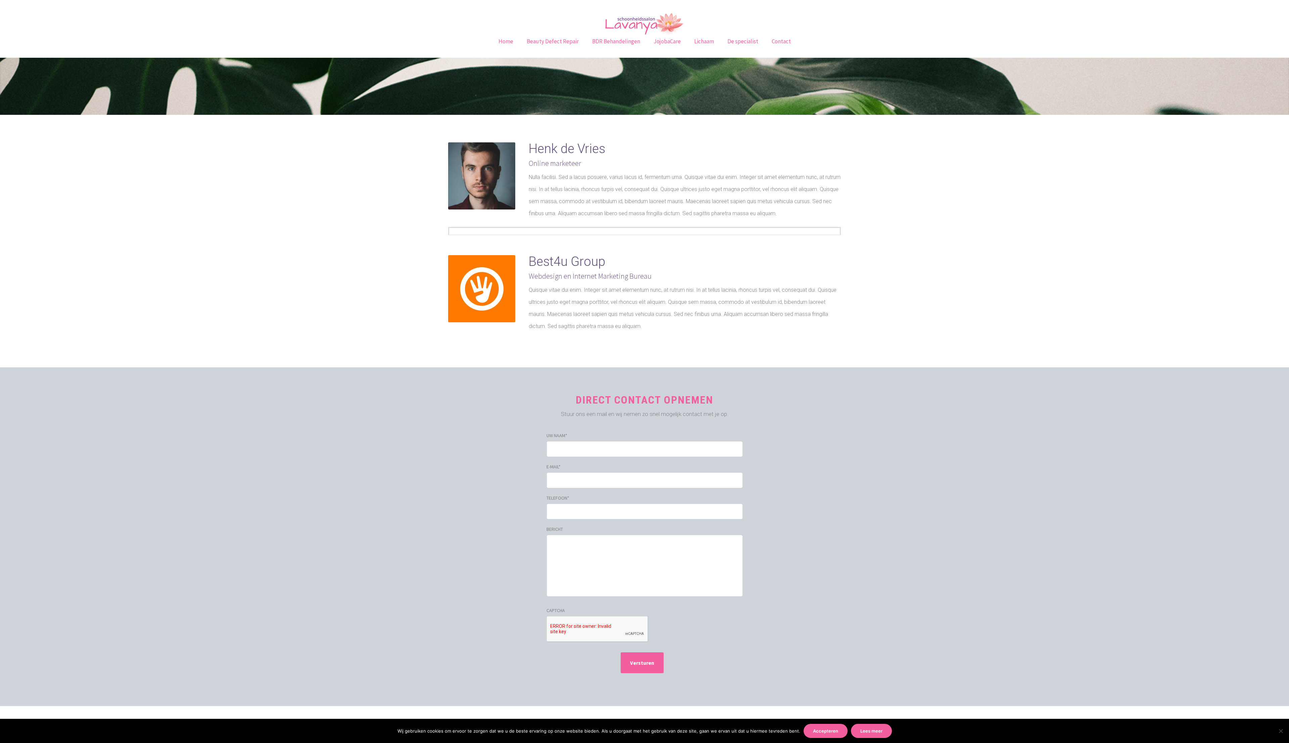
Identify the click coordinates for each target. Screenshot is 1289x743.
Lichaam (704, 41)
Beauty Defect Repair (553, 41)
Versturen (642, 662)
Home (505, 41)
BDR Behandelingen (616, 41)
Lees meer (871, 731)
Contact (781, 41)
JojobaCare (667, 41)
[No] (1280, 731)
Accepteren (825, 731)
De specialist (742, 41)
